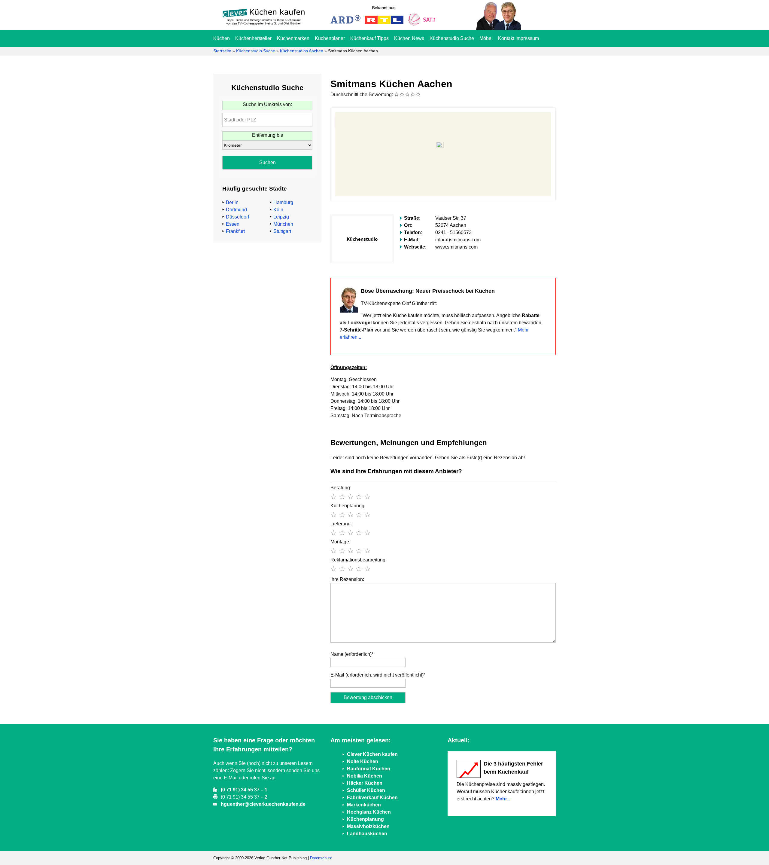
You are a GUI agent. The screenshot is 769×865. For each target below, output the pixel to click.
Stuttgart (282, 231)
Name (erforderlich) (351, 654)
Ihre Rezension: (347, 579)
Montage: (340, 541)
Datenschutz (321, 858)
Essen (232, 224)
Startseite (222, 50)
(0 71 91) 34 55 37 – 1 (244, 789)
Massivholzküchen (368, 826)
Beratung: (340, 487)
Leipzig (281, 216)
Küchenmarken (293, 38)
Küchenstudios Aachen (301, 50)
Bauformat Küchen (368, 768)
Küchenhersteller (253, 38)
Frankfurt (235, 231)
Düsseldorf (237, 216)
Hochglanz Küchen (369, 812)
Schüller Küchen (366, 790)
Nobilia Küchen (364, 775)
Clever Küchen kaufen (372, 754)
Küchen (221, 38)
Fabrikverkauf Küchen (372, 797)
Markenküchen (364, 804)
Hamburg (283, 202)
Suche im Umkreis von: (267, 104)
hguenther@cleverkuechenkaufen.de (263, 804)
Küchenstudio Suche (452, 38)
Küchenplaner (330, 38)
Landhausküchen (367, 833)
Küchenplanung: (348, 505)
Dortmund (236, 209)
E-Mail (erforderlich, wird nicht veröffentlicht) (377, 674)
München (283, 224)
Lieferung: (341, 523)
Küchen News (409, 38)
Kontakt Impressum (518, 38)
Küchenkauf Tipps (369, 38)
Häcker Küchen (364, 783)
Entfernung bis (267, 135)
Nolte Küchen (362, 761)
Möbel (486, 38)
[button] (443, 147)
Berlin (232, 202)
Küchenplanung (365, 819)
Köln (278, 209)
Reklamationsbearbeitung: (358, 559)
